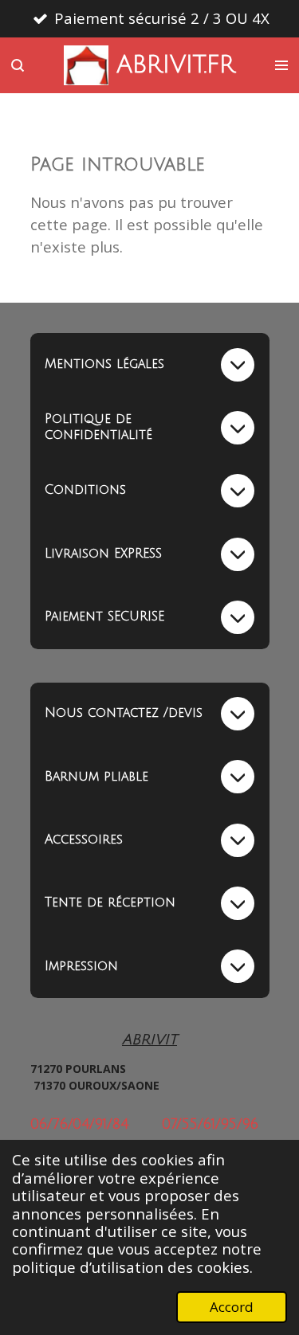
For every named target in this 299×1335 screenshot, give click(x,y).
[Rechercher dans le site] (17, 65)
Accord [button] (232, 1307)
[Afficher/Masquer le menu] (281, 65)
